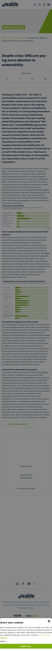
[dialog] (26, 634)
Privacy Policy (44, 635)
